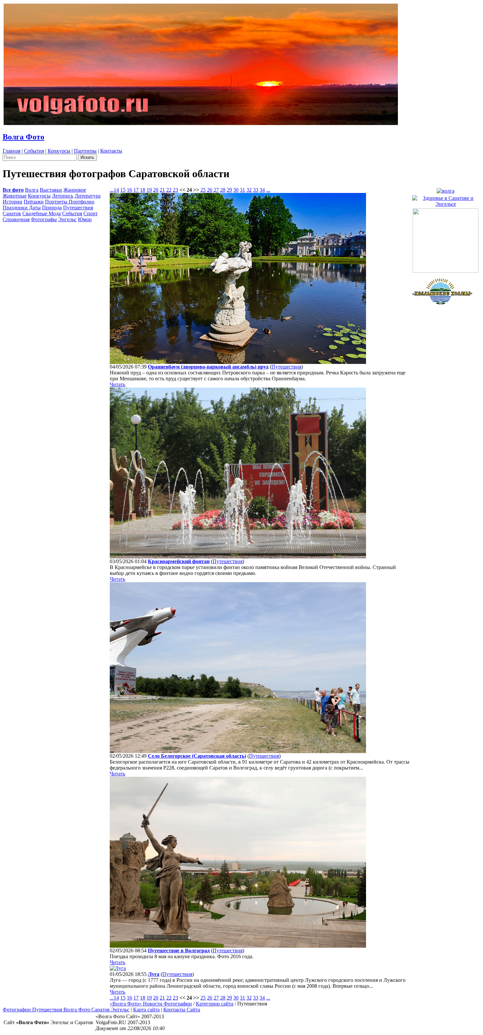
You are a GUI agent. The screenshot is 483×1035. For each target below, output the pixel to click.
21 (162, 190)
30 (236, 190)
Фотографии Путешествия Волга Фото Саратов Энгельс (66, 1009)
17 (136, 190)
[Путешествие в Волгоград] (238, 946)
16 (129, 190)
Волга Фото (23, 137)
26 (209, 190)
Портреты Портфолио (69, 201)
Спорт (90, 213)
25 (203, 190)
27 (216, 190)
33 (255, 190)
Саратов (12, 213)
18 (142, 190)
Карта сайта (146, 1009)
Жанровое (74, 190)
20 (155, 190)
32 (249, 190)
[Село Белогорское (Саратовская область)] (238, 751)
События (34, 151)
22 (169, 190)
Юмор (85, 219)
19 (149, 190)
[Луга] (118, 968)
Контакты (111, 151)
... (112, 190)
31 (242, 190)
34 (262, 190)
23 (175, 190)
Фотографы (44, 219)
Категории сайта (214, 1003)
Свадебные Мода (41, 213)
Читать (117, 384)
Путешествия (78, 207)
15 (123, 190)
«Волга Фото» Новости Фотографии (151, 1003)
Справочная (16, 219)
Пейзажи (34, 201)
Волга (31, 190)
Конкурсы (59, 151)
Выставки (51, 190)
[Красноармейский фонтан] (238, 557)
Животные (15, 196)
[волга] (445, 189)
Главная (11, 151)
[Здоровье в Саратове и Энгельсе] (446, 199)
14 (116, 190)
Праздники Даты (22, 207)
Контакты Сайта (181, 1009)
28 (222, 190)
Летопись (62, 196)
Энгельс (67, 219)
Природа (52, 207)
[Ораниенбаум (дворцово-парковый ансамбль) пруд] (238, 362)
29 (229, 190)
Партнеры (85, 151)
